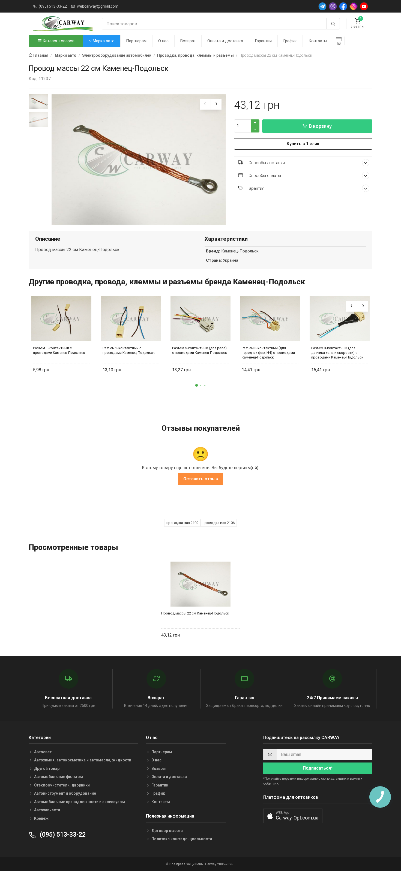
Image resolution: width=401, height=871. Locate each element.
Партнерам (136, 40)
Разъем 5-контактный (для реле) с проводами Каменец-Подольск (199, 350)
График (290, 40)
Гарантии (263, 40)
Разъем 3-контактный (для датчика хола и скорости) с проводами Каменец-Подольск (337, 352)
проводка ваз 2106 (219, 523)
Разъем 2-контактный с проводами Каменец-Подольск (129, 350)
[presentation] (205, 104)
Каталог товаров (57, 40)
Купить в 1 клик (303, 143)
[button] (196, 385)
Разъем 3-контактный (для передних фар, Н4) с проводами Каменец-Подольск (268, 352)
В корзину (320, 126)
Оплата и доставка (225, 40)
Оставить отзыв (200, 478)
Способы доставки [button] (266, 162)
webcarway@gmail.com (97, 6)
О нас (163, 40)
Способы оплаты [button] (264, 175)
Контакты (318, 40)
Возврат (188, 40)
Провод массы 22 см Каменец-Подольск (195, 613)
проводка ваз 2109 (182, 523)
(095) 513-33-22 (53, 6)
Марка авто (103, 40)
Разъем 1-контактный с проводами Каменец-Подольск (59, 350)
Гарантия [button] (255, 188)
